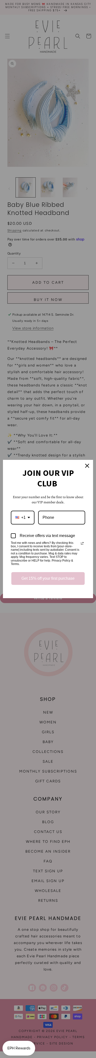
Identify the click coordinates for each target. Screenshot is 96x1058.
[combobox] (22, 517)
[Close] (87, 466)
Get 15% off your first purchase (48, 578)
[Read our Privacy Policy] (82, 543)
